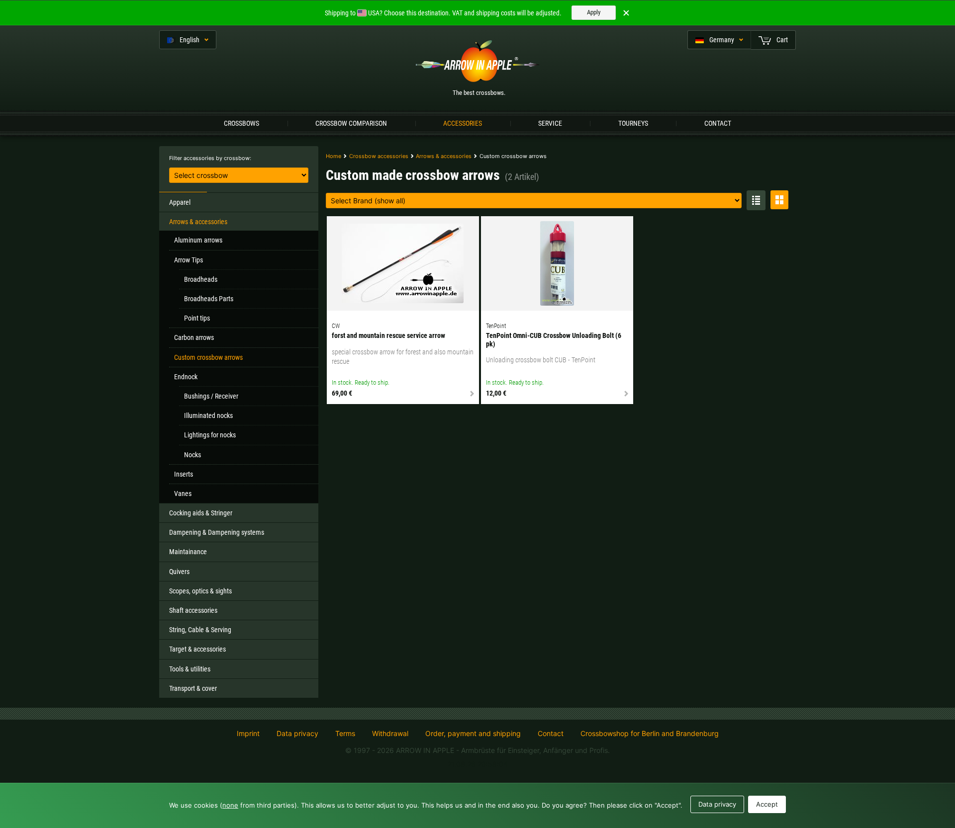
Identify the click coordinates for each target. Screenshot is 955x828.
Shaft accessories (193, 610)
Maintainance (188, 552)
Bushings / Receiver (211, 396)
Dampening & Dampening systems (216, 532)
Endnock (185, 377)
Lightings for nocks (210, 435)
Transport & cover (193, 688)
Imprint (248, 733)
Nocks (192, 455)
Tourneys (633, 123)
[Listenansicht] (756, 200)
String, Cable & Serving (200, 630)
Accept (767, 804)
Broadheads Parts (208, 299)
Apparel (180, 202)
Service (550, 123)
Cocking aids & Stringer (200, 513)
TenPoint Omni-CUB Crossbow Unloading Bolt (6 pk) (553, 339)
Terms (345, 733)
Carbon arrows (194, 337)
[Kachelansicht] (779, 199)
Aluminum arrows (198, 240)
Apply (593, 12)
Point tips (197, 318)
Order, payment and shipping (473, 733)
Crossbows (241, 123)
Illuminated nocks (208, 415)
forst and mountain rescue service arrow (388, 335)
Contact (717, 123)
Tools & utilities (189, 669)
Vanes (182, 493)
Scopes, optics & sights (200, 591)
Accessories (462, 123)
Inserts (183, 474)
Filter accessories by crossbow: (210, 158)
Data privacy (297, 733)
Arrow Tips (188, 260)
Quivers (179, 572)
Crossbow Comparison (351, 123)
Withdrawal (390, 733)
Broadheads (200, 279)
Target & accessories (197, 649)
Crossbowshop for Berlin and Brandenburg (649, 733)
